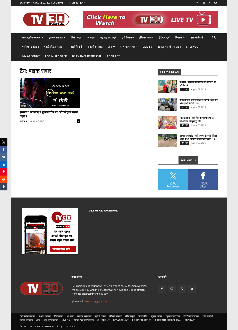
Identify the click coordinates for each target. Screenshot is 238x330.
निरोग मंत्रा (76, 37)
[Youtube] (215, 3)
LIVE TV (147, 46)
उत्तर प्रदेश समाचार (31, 37)
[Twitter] (209, 3)
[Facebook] (197, 3)
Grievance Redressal (87, 56)
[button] (213, 38)
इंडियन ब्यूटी (164, 37)
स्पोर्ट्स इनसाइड (95, 46)
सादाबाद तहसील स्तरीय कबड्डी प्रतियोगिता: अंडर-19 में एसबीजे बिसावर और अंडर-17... (199, 137)
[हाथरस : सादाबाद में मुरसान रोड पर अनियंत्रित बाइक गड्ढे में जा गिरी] (50, 93)
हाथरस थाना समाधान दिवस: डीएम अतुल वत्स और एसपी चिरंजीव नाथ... (199, 101)
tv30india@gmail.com (95, 301)
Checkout (193, 46)
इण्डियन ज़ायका (146, 37)
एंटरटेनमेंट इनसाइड (53, 46)
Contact (113, 56)
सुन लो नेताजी (197, 37)
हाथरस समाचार (56, 37)
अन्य (110, 46)
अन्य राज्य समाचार (128, 46)
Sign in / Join (77, 2)
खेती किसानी (76, 46)
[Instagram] (203, 3)
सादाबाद (23, 106)
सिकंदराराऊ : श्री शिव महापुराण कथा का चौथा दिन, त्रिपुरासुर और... (197, 119)
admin (23, 120)
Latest (184, 89)
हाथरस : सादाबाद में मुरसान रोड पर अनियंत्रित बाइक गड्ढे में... (49, 114)
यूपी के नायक (128, 37)
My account (31, 56)
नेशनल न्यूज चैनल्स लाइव (169, 46)
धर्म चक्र (90, 37)
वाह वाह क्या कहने (108, 37)
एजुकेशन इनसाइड (30, 46)
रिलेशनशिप (180, 37)
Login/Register (56, 56)
